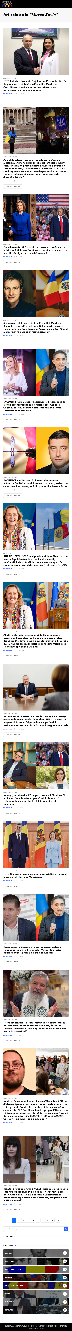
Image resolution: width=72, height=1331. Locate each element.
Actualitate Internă (10, 78)
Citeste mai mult (12, 99)
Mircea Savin (7, 93)
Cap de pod (7, 553)
